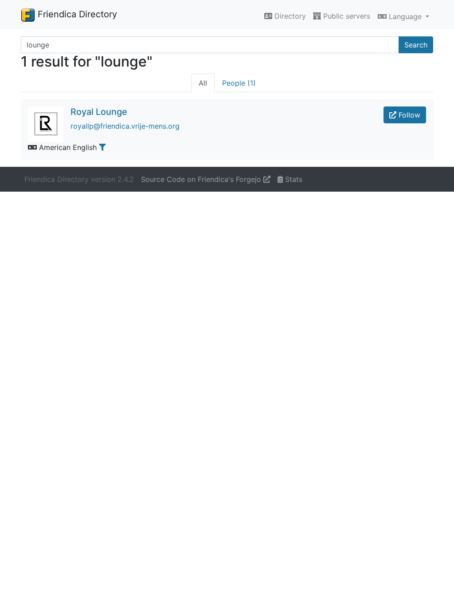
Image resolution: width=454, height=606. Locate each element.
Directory (289, 16)
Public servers (345, 16)
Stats (292, 179)
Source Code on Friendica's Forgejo (202, 179)
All (203, 83)
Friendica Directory (76, 14)
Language (405, 16)
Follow (408, 114)
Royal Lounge (98, 111)
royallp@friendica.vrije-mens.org (125, 126)
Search (415, 44)
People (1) (239, 83)
